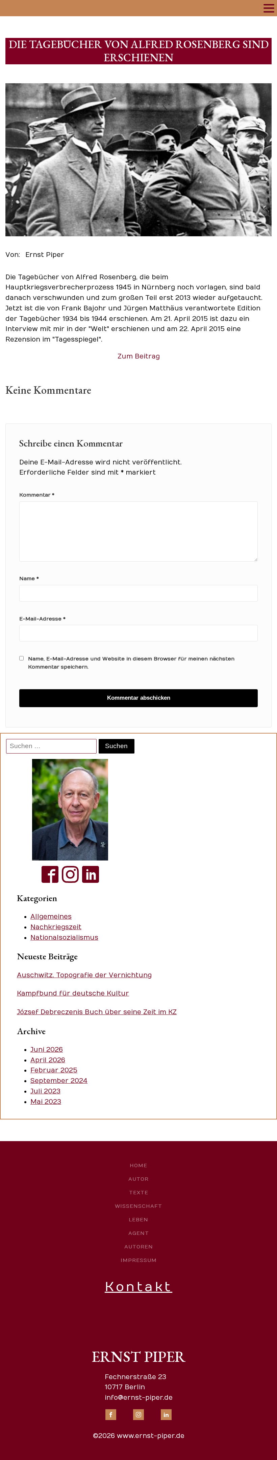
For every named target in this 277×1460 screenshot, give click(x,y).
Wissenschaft (138, 1206)
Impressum (139, 1260)
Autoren (138, 1247)
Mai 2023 (45, 1102)
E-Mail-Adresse (42, 619)
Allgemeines (51, 916)
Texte (138, 1193)
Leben (138, 1220)
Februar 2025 (53, 1070)
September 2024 (58, 1081)
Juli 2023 (45, 1091)
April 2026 (47, 1060)
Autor (138, 1179)
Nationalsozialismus (64, 937)
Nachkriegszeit (55, 927)
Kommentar (36, 495)
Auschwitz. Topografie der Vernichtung (84, 975)
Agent (138, 1233)
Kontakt (138, 1286)
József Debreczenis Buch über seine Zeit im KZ (97, 1012)
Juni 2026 (46, 1049)
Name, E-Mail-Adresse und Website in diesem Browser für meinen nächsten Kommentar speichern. (131, 663)
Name (29, 578)
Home (138, 1165)
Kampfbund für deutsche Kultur (73, 993)
